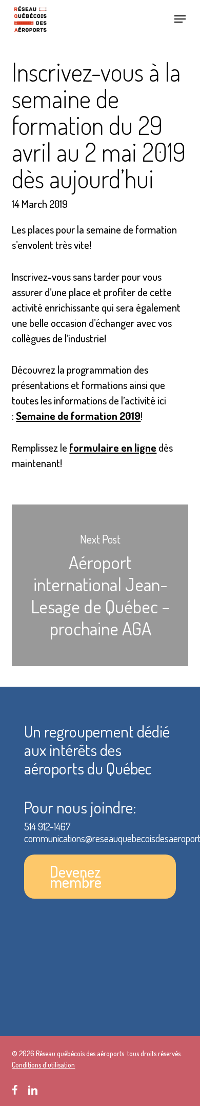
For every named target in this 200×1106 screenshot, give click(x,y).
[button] (180, 19)
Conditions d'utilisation (43, 1064)
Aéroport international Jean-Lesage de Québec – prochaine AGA (100, 585)
